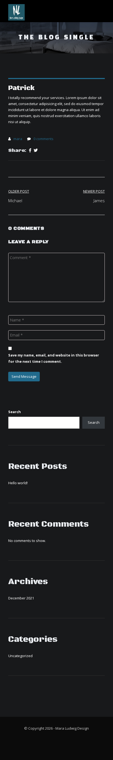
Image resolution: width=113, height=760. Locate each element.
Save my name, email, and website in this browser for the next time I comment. (53, 358)
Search (14, 411)
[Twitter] (36, 150)
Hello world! (18, 482)
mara (17, 138)
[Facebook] (30, 150)
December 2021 (21, 598)
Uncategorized (20, 655)
